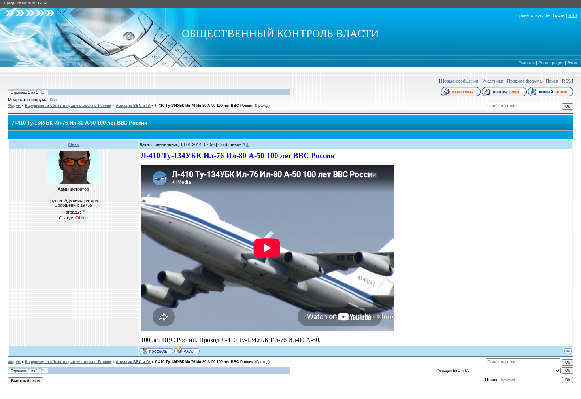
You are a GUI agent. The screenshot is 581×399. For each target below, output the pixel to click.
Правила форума (524, 81)
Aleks (73, 144)
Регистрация (551, 63)
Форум (14, 106)
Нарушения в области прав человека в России (68, 106)
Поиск (552, 81)
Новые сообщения (459, 81)
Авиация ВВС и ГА (133, 106)
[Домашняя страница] (187, 350)
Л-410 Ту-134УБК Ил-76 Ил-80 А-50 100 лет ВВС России (204, 106)
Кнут (53, 100)
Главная (527, 63)
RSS (572, 15)
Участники (492, 81)
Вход (572, 63)
